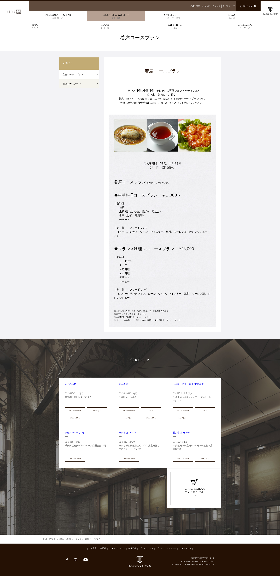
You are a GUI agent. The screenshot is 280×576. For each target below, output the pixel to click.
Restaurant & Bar (58, 16)
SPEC (35, 26)
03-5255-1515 (186, 561)
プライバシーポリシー (166, 548)
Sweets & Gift (174, 16)
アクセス (216, 6)
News (231, 16)
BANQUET (97, 410)
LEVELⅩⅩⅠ (49, 539)
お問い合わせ (248, 6)
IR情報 (103, 548)
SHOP (151, 410)
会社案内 (93, 548)
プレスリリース (146, 548)
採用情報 (132, 548)
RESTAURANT (75, 410)
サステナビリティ (117, 548)
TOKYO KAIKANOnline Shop (194, 490)
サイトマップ (229, 6)
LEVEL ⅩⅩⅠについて (199, 6)
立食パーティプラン (73, 74)
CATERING (245, 26)
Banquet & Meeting (116, 16)
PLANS (105, 26)
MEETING (175, 26)
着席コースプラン (72, 83)
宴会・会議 (65, 539)
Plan (78, 539)
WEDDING (75, 418)
